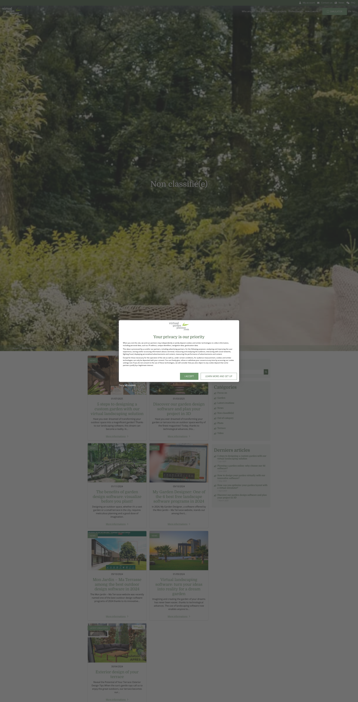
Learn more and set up (218, 376)
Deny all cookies (127, 385)
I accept (189, 376)
